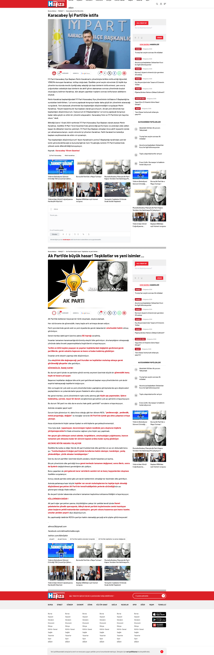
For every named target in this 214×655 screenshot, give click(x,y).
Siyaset (60, 605)
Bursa (50, 605)
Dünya (90, 605)
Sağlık (114, 605)
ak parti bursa (62, 539)
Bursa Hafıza (52, 11)
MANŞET (61, 11)
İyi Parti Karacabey (55, 155)
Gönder (54, 234)
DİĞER (71, 8)
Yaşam (151, 605)
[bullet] (78, 234)
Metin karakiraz (70, 155)
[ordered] (74, 234)
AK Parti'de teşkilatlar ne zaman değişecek (111, 539)
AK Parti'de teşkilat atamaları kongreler (82, 539)
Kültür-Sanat (101, 605)
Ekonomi (80, 605)
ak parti (51, 539)
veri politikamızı (131, 652)
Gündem (70, 605)
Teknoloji (162, 605)
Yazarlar (125, 605)
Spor (135, 605)
